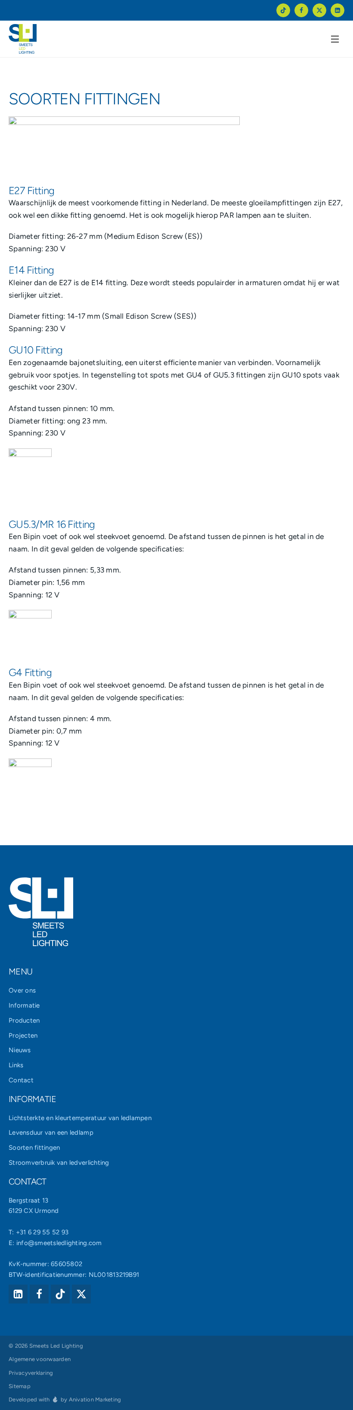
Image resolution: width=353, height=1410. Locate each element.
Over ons (22, 990)
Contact (21, 1080)
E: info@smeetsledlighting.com (55, 1243)
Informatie (24, 1005)
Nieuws (20, 1050)
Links (16, 1065)
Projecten (23, 1035)
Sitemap (20, 1386)
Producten (24, 1020)
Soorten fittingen (34, 1147)
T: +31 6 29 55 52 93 (38, 1232)
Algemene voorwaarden (40, 1359)
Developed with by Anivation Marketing (65, 1399)
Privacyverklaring (31, 1373)
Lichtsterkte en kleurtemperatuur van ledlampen (80, 1118)
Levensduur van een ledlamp (51, 1132)
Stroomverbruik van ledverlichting (59, 1162)
